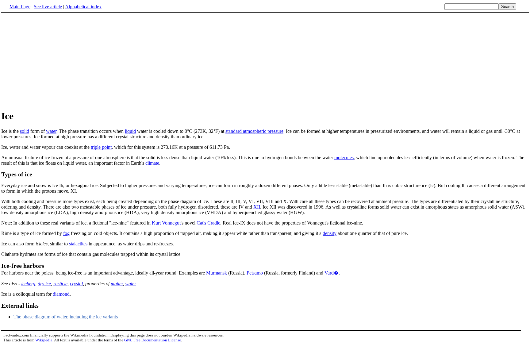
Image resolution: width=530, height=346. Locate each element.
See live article (48, 6)
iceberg (28, 283)
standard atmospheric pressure (254, 131)
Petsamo (255, 272)
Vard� (332, 272)
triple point (101, 147)
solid (24, 131)
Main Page (20, 6)
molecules (344, 157)
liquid (130, 131)
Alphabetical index (83, 6)
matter (117, 283)
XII (256, 207)
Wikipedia (43, 340)
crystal (76, 283)
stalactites (78, 243)
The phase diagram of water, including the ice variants (65, 316)
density (329, 233)
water (51, 131)
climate (152, 163)
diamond (61, 294)
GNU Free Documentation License (152, 340)
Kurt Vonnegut (166, 222)
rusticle (60, 283)
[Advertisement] (52, 61)
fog (66, 233)
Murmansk (216, 272)
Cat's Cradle (208, 222)
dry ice (44, 283)
